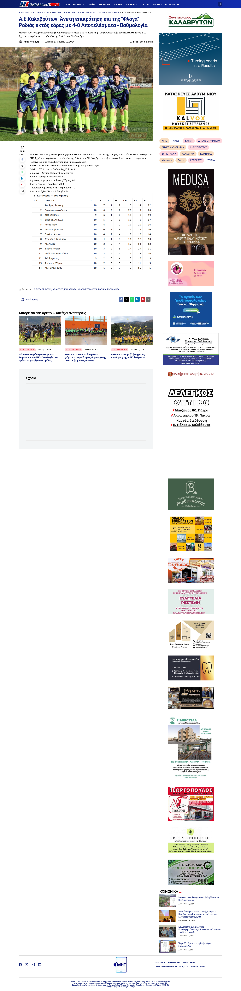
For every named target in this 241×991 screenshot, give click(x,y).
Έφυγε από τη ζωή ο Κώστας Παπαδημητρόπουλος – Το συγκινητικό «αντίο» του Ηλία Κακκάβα (199, 929)
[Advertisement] (190, 452)
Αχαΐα (176, 141)
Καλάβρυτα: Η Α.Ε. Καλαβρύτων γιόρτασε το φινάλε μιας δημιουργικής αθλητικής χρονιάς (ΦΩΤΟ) (85, 357)
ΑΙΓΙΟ (164, 141)
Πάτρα (181, 160)
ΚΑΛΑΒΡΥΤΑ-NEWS (86, 12)
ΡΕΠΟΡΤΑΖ (196, 160)
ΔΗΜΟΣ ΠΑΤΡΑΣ (198, 147)
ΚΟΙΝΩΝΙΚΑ (206, 153)
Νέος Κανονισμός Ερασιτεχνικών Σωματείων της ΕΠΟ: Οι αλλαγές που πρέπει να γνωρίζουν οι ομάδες (38, 357)
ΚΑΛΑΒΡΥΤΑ (69, 12)
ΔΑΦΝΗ (188, 141)
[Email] (22, 191)
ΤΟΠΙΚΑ (101, 12)
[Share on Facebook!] (22, 159)
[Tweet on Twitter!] (22, 166)
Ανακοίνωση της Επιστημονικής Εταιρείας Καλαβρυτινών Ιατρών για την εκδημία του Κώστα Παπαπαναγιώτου (197, 914)
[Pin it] (22, 184)
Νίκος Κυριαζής (31, 41)
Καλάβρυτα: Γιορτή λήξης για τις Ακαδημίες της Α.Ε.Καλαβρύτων (128, 356)
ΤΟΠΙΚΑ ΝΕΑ (113, 12)
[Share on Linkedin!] (22, 178)
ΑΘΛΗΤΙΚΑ (56, 12)
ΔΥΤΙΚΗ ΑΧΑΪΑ (169, 153)
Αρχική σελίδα (24, 12)
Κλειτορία (167, 160)
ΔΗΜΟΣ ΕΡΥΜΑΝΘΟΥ (209, 141)
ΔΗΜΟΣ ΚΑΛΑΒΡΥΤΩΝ (173, 147)
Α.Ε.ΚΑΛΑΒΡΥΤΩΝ (41, 12)
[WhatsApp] (22, 172)
